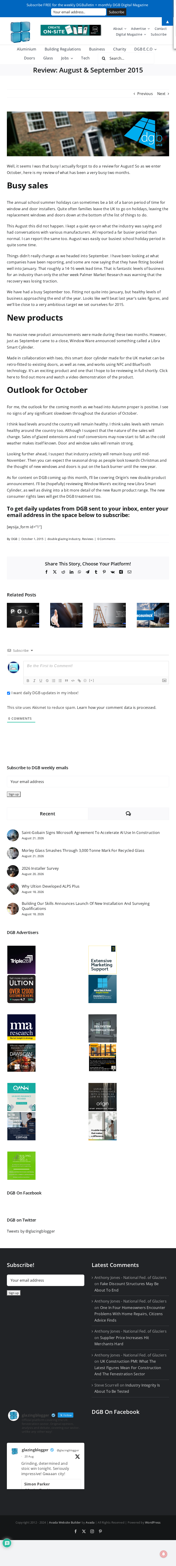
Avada (90, 1522)
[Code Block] (73, 680)
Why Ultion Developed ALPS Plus (51, 886)
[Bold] (28, 680)
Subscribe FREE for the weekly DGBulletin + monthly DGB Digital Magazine (87, 5)
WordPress (152, 1522)
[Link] (79, 680)
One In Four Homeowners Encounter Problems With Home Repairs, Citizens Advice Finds (129, 1314)
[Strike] (47, 680)
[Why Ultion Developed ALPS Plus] (13, 886)
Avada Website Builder (65, 1522)
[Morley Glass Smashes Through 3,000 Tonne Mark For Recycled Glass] (13, 850)
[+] (91, 680)
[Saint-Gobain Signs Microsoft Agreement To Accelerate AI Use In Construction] (13, 832)
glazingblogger (35, 1449)
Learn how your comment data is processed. (116, 707)
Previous (145, 93)
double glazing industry (64, 539)
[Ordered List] (53, 680)
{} (85, 680)
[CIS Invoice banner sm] (71, 26)
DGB (14, 539)
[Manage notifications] (163, 1554)
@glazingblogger (68, 1450)
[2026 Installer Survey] (13, 868)
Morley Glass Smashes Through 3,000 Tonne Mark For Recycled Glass (83, 850)
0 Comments (106, 539)
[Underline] (41, 680)
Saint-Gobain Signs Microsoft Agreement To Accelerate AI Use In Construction (91, 832)
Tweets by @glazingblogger (31, 1231)
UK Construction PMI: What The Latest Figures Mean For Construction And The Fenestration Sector (127, 1367)
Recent (47, 814)
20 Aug (29, 1456)
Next (161, 93)
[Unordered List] (60, 680)
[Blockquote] (66, 680)
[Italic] (34, 680)
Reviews (88, 539)
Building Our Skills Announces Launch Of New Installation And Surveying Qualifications (86, 906)
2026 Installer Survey (40, 868)
